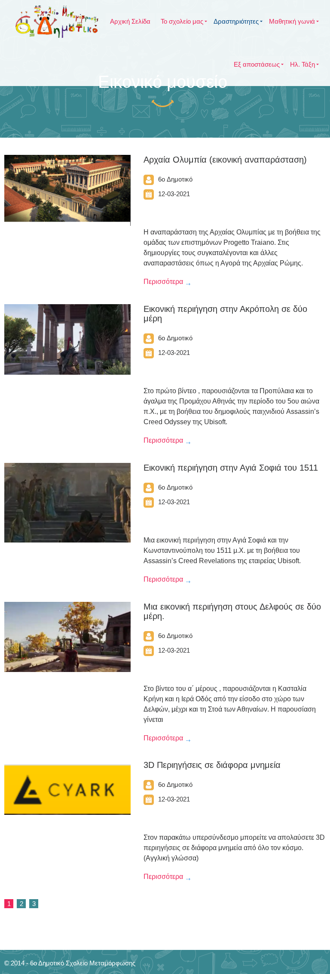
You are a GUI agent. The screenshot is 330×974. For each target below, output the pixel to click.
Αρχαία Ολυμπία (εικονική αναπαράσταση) (225, 159)
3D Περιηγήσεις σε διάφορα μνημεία (212, 765)
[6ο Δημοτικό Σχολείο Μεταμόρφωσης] (57, 21)
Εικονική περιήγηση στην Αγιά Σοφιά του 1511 (231, 467)
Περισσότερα (163, 281)
